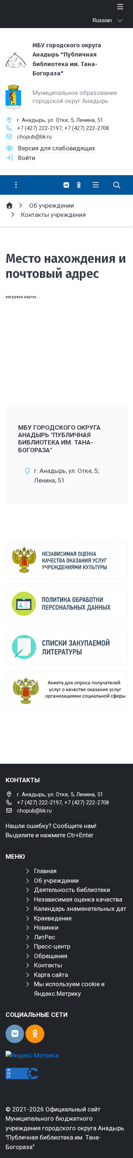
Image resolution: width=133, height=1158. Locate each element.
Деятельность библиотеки (72, 889)
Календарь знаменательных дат (80, 908)
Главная (45, 871)
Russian (102, 20)
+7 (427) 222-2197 (39, 128)
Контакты (48, 965)
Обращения (50, 956)
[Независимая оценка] (66, 560)
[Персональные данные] (66, 604)
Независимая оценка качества (78, 899)
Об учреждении (56, 880)
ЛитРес (44, 937)
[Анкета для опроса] (66, 690)
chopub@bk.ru (34, 136)
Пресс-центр (52, 946)
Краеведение (53, 918)
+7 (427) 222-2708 (86, 128)
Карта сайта (51, 974)
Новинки (46, 927)
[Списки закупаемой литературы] (66, 647)
